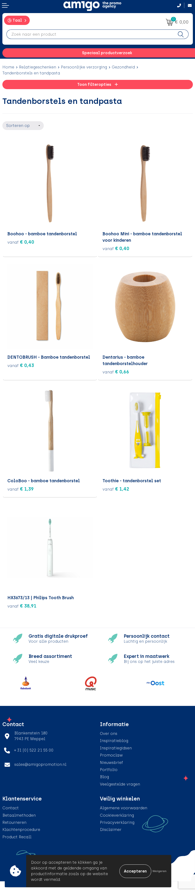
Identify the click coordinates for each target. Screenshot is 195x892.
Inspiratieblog (114, 740)
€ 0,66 (115, 372)
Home (8, 67)
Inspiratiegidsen (116, 748)
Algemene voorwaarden (123, 808)
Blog (104, 777)
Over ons (108, 733)
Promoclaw (111, 755)
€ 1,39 (20, 489)
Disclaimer (111, 829)
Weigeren (159, 871)
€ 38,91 (21, 606)
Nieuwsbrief (111, 762)
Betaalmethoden (19, 815)
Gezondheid (123, 67)
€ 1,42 (115, 489)
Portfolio (108, 769)
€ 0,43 (20, 365)
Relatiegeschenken (37, 67)
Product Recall (16, 837)
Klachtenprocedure (21, 829)
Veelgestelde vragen (120, 784)
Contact (10, 808)
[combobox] (89, 34)
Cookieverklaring (117, 815)
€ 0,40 (20, 242)
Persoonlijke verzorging (84, 67)
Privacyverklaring (117, 822)
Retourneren (14, 822)
